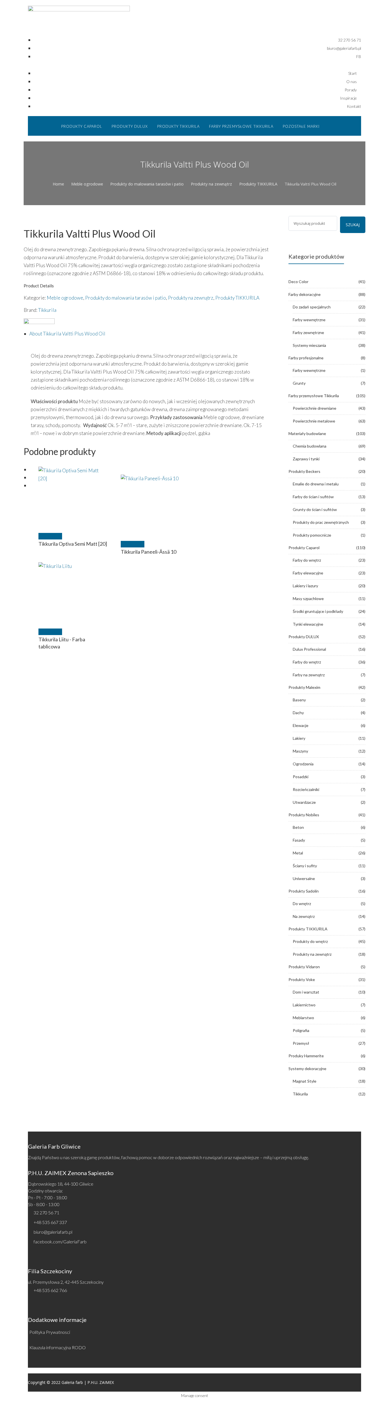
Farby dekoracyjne (304, 294)
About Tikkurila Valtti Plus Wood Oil (67, 334)
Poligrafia (301, 1030)
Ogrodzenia (303, 763)
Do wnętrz (302, 903)
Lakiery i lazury (305, 585)
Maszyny (300, 751)
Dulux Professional (309, 649)
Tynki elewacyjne (308, 624)
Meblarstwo (303, 1017)
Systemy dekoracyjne (307, 1068)
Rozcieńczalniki (306, 789)
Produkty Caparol (304, 547)
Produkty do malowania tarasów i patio (147, 184)
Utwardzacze (304, 802)
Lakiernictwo (304, 1004)
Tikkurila (47, 310)
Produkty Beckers (304, 471)
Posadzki (300, 776)
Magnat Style (304, 1081)
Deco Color (298, 281)
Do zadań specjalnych (312, 306)
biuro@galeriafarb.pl (53, 1232)
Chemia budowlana (309, 446)
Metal (298, 852)
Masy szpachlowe (308, 598)
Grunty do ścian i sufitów (315, 509)
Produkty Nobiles (303, 814)
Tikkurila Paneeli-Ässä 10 (148, 552)
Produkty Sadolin (303, 891)
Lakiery (299, 738)
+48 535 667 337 (50, 1222)
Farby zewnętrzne (308, 332)
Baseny (299, 699)
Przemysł (301, 1043)
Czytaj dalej (50, 536)
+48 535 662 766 (50, 1290)
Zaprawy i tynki (306, 458)
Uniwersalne (304, 878)
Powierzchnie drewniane (314, 408)
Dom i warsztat (306, 992)
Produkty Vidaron (304, 966)
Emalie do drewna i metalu (316, 483)
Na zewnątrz (304, 916)
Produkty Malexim (304, 687)
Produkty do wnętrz (310, 941)
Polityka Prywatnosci (49, 1332)
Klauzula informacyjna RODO (57, 1347)
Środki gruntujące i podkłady (318, 611)
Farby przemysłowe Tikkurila (313, 395)
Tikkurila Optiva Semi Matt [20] (72, 544)
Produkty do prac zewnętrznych (321, 522)
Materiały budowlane (307, 433)
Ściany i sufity (305, 865)
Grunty (299, 383)
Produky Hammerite (306, 1055)
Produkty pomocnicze (312, 535)
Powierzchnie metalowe (314, 421)
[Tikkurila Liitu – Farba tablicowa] (72, 596)
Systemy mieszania (309, 345)
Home (58, 184)
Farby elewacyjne (308, 572)
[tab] (150, 334)
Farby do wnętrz (307, 560)
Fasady (299, 840)
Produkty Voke (301, 979)
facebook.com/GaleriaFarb (60, 1241)
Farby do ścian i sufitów (313, 496)
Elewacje (300, 725)
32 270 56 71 (46, 1212)
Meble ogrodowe (87, 184)
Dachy (298, 712)
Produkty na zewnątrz (211, 184)
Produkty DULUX (303, 636)
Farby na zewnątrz (309, 674)
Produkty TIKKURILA (258, 184)
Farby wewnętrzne (309, 319)
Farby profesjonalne (306, 357)
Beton (298, 827)
